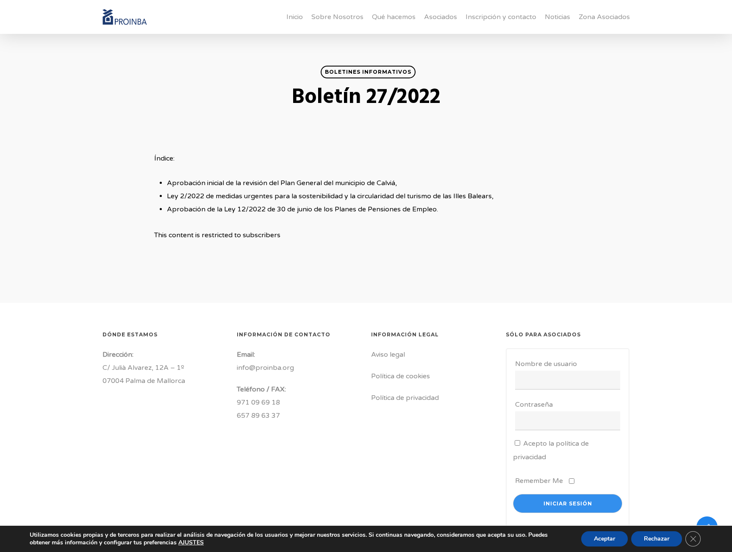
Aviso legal (388, 354)
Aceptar (604, 539)
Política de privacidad (405, 398)
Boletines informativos (368, 72)
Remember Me (539, 481)
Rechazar (656, 539)
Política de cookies (400, 376)
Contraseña (534, 404)
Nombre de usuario (546, 364)
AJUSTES (191, 542)
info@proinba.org (265, 367)
